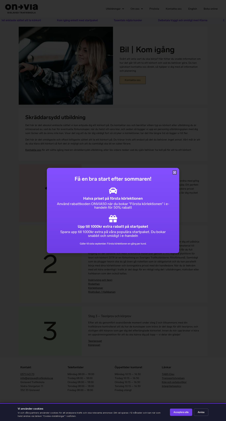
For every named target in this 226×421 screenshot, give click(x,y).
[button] (174, 172)
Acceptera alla (181, 412)
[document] (113, 210)
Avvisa (201, 412)
